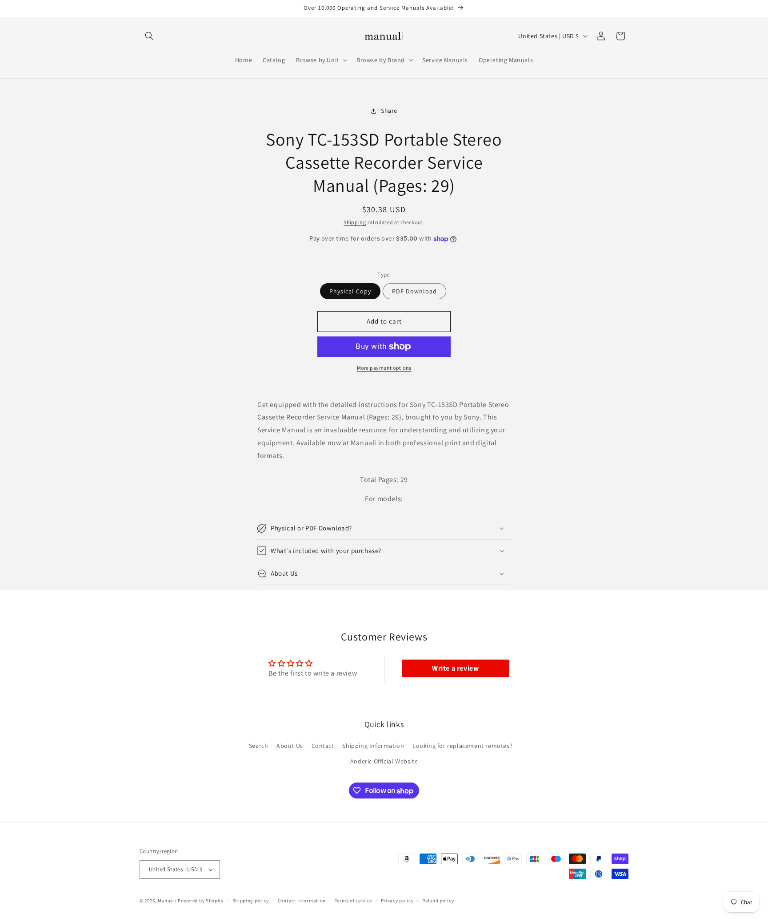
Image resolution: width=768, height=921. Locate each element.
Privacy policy (397, 900)
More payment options (384, 367)
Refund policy (438, 900)
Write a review (455, 668)
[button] (149, 36)
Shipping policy (250, 900)
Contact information (302, 900)
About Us (289, 746)
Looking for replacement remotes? (462, 746)
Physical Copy (350, 291)
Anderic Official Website (384, 761)
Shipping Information (373, 746)
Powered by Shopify (201, 900)
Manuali (167, 900)
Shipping (355, 222)
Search (258, 746)
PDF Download (414, 291)
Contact (323, 746)
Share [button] (389, 111)
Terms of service (353, 900)
